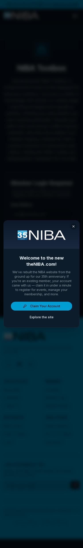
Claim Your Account (45, 306)
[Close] (73, 226)
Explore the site (42, 317)
